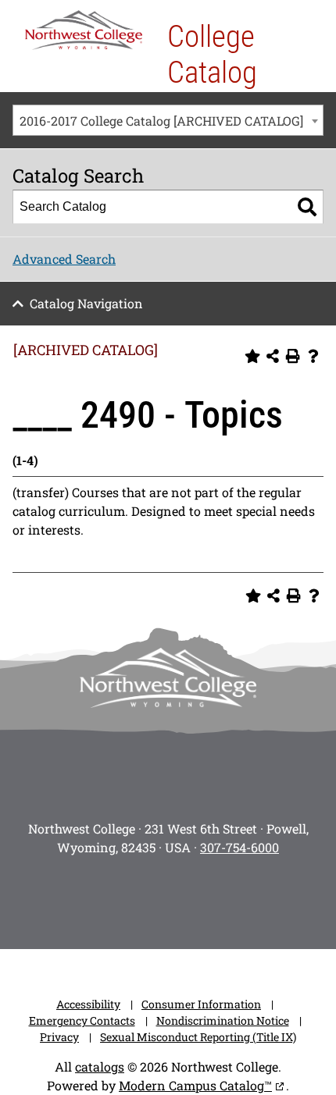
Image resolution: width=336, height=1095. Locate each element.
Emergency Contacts (82, 1020)
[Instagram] (58, 897)
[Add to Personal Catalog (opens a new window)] (252, 355)
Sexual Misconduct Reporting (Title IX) (198, 1036)
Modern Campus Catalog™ (195, 1085)
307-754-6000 (239, 847)
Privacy (59, 1036)
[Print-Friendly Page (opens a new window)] (293, 355)
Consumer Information (201, 1004)
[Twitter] (146, 897)
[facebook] (102, 897)
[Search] (307, 207)
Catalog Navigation (86, 303)
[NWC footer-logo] (168, 678)
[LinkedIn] (277, 897)
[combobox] (168, 120)
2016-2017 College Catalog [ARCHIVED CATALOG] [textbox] (161, 120)
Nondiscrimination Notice (222, 1020)
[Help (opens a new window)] (313, 355)
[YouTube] (189, 897)
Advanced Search (64, 259)
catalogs (99, 1066)
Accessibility (88, 1004)
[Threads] (233, 897)
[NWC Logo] (83, 30)
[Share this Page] (272, 355)
